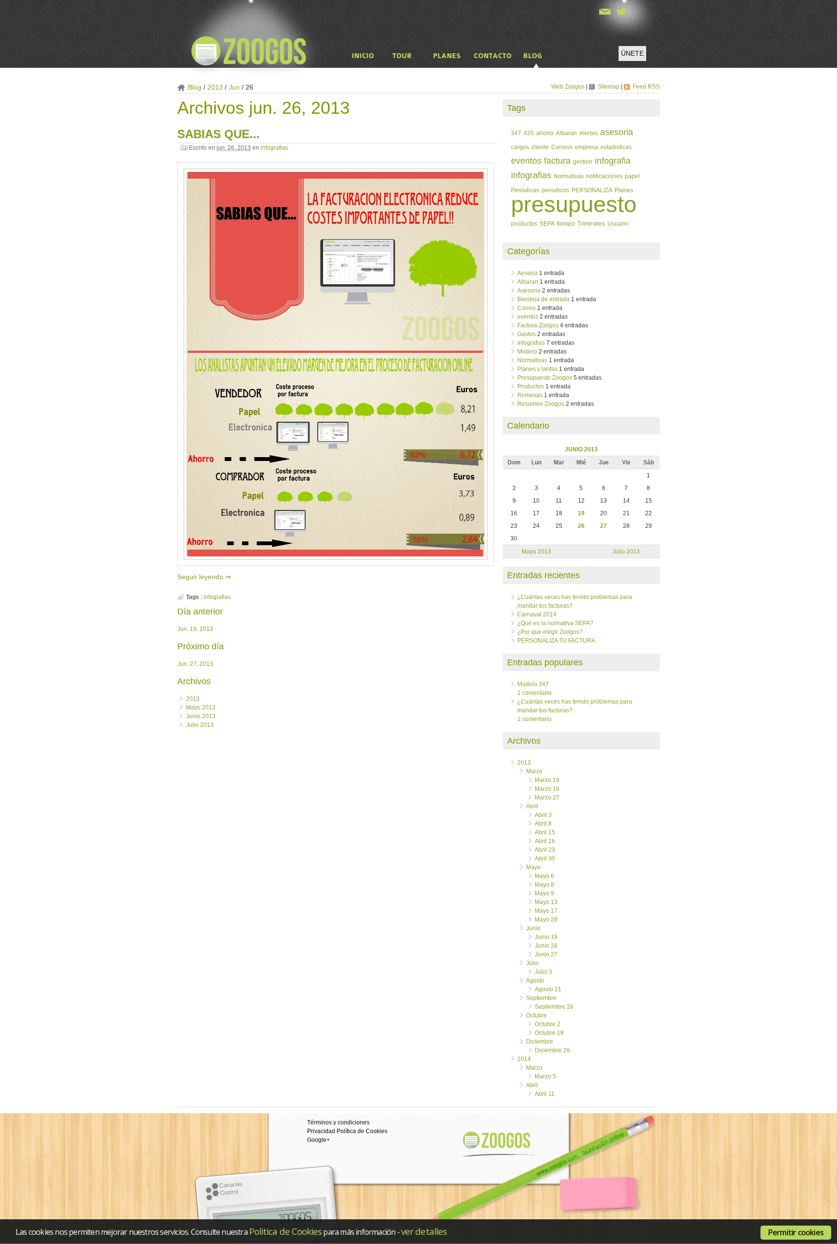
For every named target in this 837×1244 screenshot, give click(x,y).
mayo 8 (544, 884)
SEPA (547, 223)
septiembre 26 (554, 1006)
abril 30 (545, 858)
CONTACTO (493, 56)
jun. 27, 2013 (195, 663)
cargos (520, 147)
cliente (540, 147)
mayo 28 (546, 919)
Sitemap (609, 86)
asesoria (616, 132)
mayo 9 (544, 893)
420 (529, 133)
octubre (536, 1015)
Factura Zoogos (537, 325)
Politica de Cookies (285, 1231)
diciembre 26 (552, 1050)
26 (581, 525)
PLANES (447, 56)
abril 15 (545, 832)
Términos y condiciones (338, 1122)
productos (524, 223)
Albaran (566, 133)
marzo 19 (547, 788)
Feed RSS (646, 86)
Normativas (569, 176)
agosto (535, 980)
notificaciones (604, 176)
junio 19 (546, 937)
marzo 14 (547, 780)
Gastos (526, 334)
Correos (562, 147)
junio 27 (546, 954)
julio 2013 (200, 725)
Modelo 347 (533, 684)
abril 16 (545, 841)
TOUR (402, 56)
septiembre (541, 998)
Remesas (529, 395)
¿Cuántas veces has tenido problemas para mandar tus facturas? (574, 706)
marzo (534, 771)
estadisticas (616, 147)
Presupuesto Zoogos (544, 377)
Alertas (588, 133)
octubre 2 (547, 1024)
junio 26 (546, 945)
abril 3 (543, 815)
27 (603, 525)
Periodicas (525, 190)
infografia (613, 161)
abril (532, 806)
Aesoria (527, 273)
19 (581, 513)
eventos (526, 161)
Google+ (318, 1139)
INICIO (363, 56)
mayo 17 (546, 910)
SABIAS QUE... (218, 133)
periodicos (555, 190)
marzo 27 (547, 797)
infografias (274, 147)
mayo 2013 (201, 707)
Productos (530, 386)
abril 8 (543, 823)
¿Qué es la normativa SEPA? (555, 623)
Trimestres (591, 223)
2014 (524, 1059)
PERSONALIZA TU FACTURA (556, 640)
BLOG (532, 56)
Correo (526, 308)
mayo (533, 867)
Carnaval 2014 (537, 614)
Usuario (617, 223)
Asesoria (529, 290)
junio (533, 928)
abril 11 (545, 1093)
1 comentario (534, 693)
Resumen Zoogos (540, 403)
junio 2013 (201, 716)
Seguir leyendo (201, 577)
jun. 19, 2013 (195, 629)
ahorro (545, 133)
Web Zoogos (568, 86)
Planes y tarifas (537, 369)
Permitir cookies (795, 1232)
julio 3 (543, 971)
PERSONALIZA (592, 190)
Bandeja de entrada (543, 299)
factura (557, 161)
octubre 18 (549, 1032)
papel (632, 176)
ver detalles (424, 1231)
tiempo (566, 223)
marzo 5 (545, 1076)
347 (516, 133)
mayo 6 (544, 876)
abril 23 (545, 849)
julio (532, 963)
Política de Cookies (362, 1131)
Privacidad (321, 1131)
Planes (624, 190)
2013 (193, 698)
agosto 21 (548, 989)
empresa (586, 147)
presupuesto (573, 204)
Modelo (527, 351)
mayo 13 (546, 902)
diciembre (539, 1041)
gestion (582, 161)
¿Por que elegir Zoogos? (550, 632)
